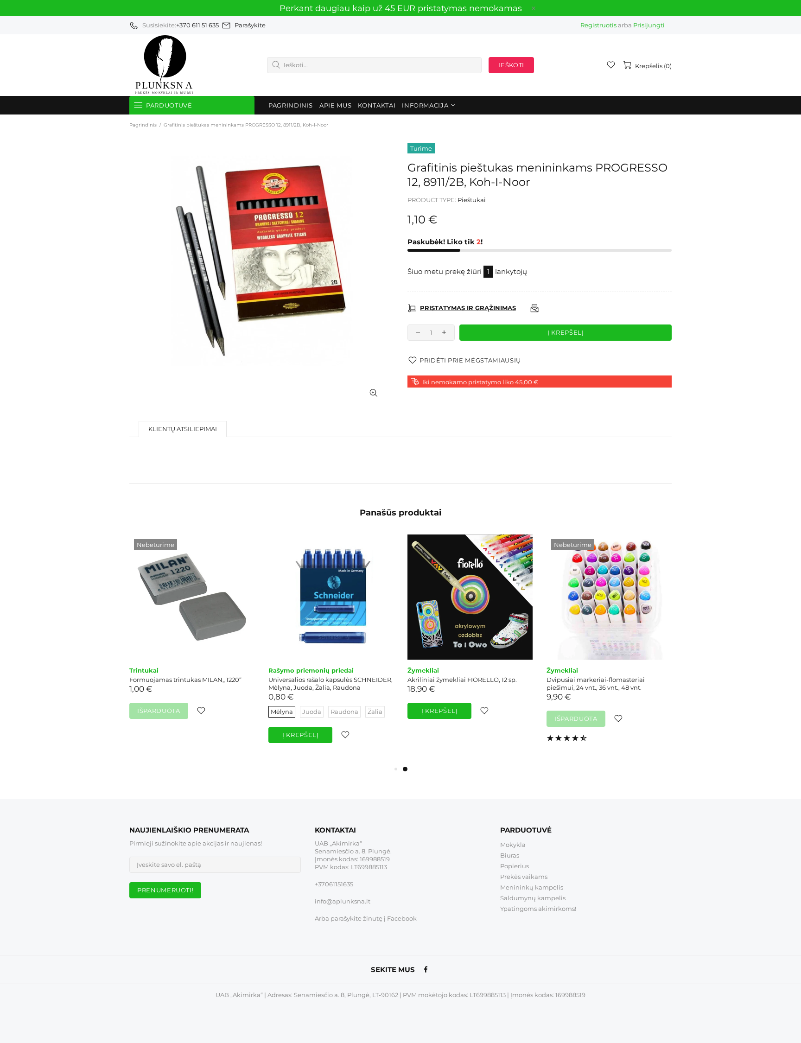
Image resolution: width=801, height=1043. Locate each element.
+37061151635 (334, 884)
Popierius (514, 866)
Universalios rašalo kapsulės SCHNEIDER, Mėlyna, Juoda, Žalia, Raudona (330, 683)
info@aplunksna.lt (342, 901)
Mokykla (513, 844)
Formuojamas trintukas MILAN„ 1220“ (185, 679)
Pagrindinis (143, 125)
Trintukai (144, 670)
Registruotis (598, 25)
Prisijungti (649, 25)
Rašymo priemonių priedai (311, 670)
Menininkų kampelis (531, 887)
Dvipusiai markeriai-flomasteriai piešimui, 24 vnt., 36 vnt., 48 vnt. (596, 683)
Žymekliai (423, 670)
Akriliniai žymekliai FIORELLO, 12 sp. (462, 679)
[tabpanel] (470, 636)
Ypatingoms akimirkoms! (538, 908)
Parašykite (250, 25)
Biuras (509, 855)
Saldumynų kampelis (533, 898)
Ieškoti (511, 65)
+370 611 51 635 (197, 25)
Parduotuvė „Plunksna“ (164, 65)
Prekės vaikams (523, 876)
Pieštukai (472, 200)
